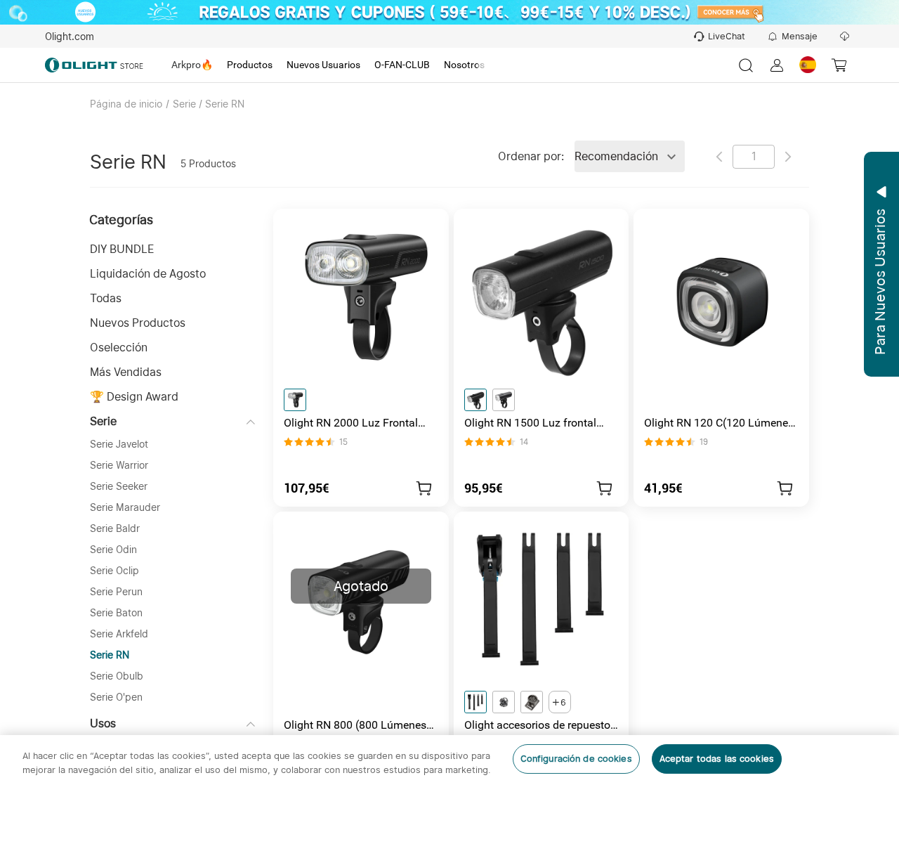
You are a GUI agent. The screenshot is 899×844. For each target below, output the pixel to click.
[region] (449, 789)
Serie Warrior (119, 465)
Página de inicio (126, 104)
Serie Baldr (115, 528)
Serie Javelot (119, 444)
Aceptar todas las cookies (717, 758)
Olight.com (69, 36)
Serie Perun (116, 591)
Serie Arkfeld (119, 634)
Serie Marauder (125, 507)
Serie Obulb (116, 676)
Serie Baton (116, 612)
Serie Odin (113, 549)
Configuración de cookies (576, 758)
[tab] (192, 65)
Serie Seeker (118, 486)
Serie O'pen (116, 697)
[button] (173, 249)
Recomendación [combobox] (616, 156)
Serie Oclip (114, 570)
